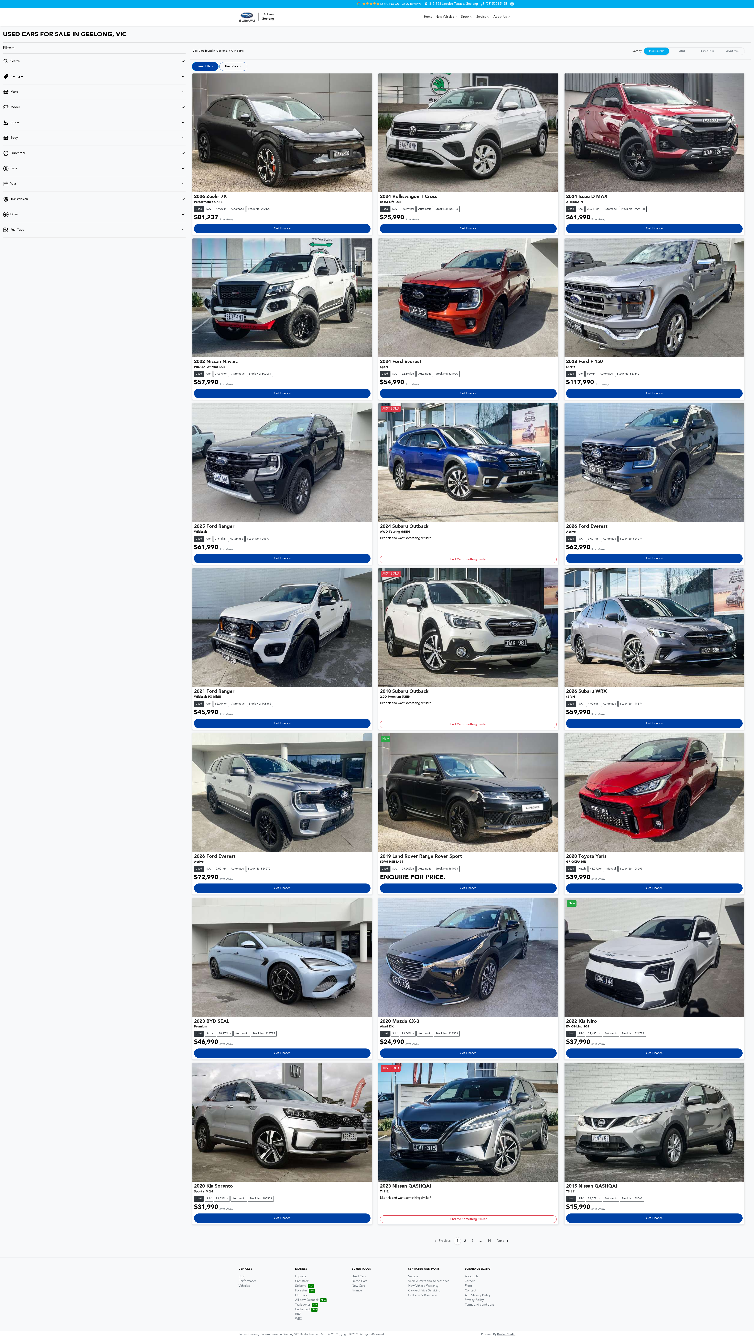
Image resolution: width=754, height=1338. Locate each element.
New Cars (358, 1286)
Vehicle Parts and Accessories (428, 1281)
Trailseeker (302, 1304)
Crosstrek (302, 1281)
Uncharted (302, 1309)
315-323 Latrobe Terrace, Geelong (453, 3)
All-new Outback (307, 1300)
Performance (248, 1281)
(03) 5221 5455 (496, 3)
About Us (500, 16)
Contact (470, 1290)
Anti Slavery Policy (477, 1295)
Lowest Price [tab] (732, 51)
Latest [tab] (682, 51)
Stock (465, 16)
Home (428, 16)
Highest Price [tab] (707, 51)
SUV (241, 1276)
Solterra (300, 1286)
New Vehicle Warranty (423, 1286)
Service (481, 16)
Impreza (300, 1276)
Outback (301, 1295)
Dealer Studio (506, 1334)
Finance (357, 1290)
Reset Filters (205, 66)
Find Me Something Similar (468, 559)
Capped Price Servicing (424, 1290)
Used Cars (359, 1276)
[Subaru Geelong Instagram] (512, 4)
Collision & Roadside (422, 1295)
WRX (298, 1319)
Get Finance (282, 228)
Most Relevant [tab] (656, 51)
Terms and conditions (479, 1304)
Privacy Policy (474, 1300)
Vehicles (244, 1286)
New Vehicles (445, 16)
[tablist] (694, 51)
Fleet (468, 1286)
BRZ (298, 1314)
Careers (470, 1281)
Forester (301, 1290)
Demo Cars (359, 1281)
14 (489, 1241)
